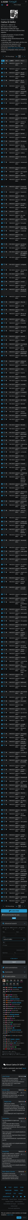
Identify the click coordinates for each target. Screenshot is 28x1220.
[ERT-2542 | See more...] (2, 302)
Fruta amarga (15, 989)
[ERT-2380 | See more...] (2, 691)
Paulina (9, 1048)
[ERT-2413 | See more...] (2, 351)
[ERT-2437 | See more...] (2, 137)
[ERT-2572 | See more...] (2, 842)
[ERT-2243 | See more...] (2, 540)
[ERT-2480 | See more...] (2, 199)
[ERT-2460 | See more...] (2, 156)
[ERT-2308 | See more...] (2, 86)
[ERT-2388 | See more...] (2, 893)
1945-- (12, 760)
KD (7, 980)
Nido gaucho (24, 568)
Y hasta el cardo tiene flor (23, 469)
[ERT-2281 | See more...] (2, 505)
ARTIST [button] (17, 60)
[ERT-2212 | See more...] (2, 741)
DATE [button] (11, 60)
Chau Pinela (23, 219)
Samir (8, 1035)
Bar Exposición (24, 624)
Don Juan (23, 440)
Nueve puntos (24, 617)
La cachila (23, 384)
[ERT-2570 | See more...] (2, 881)
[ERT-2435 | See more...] (2, 424)
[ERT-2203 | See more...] (2, 91)
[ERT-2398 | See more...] (2, 384)
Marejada (23, 424)
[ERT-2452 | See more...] (2, 448)
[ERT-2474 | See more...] (2, 720)
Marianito (23, 403)
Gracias (22, 893)
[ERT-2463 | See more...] (2, 760)
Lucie (8, 1018)
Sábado (22, 196)
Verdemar (23, 657)
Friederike (9, 987)
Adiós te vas (23, 609)
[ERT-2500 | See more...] (2, 697)
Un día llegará (24, 594)
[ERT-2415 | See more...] (2, 804)
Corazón (23, 281)
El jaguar (23, 340)
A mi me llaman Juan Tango (24, 670)
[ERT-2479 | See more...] (2, 211)
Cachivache (23, 248)
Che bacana (23, 141)
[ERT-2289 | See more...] (2, 835)
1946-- (12, 842)
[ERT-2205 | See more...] (2, 796)
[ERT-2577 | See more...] (2, 153)
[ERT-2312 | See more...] (2, 773)
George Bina (5, 1118)
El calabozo (23, 137)
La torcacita (23, 415)
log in (24, 1068)
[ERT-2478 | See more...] (2, 411)
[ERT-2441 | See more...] (2, 296)
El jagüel (22, 678)
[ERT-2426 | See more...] (2, 897)
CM (11, 980)
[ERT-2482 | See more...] (2, 817)
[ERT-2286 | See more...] (2, 285)
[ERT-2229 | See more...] (2, 613)
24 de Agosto (15, 996)
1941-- (12, 376)
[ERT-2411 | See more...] (2, 777)
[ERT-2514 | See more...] (2, 344)
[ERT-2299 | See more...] (2, 781)
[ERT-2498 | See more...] (2, 752)
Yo (21, 817)
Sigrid (8, 995)
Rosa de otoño (24, 555)
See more (14, 958)
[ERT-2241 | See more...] (2, 632)
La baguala (23, 264)
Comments (9, 972)
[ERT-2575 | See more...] (2, 653)
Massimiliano (10, 1043)
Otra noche (23, 701)
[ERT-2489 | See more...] (2, 669)
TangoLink (22, 927)
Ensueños (23, 653)
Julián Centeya (24, 551)
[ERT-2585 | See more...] (2, 491)
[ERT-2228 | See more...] (2, 708)
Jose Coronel (5, 1076)
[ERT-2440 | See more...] (2, 251)
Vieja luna (23, 793)
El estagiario (23, 392)
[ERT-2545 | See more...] (2, 99)
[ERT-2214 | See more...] (2, 661)
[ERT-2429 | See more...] (2, 428)
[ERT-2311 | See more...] (2, 145)
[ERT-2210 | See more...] (2, 248)
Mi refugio (23, 396)
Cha (8, 1032)
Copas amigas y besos (18, 1000)
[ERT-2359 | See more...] (2, 551)
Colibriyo (23, 153)
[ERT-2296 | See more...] (2, 877)
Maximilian (10, 1008)
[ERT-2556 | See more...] (2, 403)
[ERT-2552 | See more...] (2, 521)
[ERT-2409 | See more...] (2, 234)
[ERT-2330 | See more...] (2, 555)
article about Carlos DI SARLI (16, 48)
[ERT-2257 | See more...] (2, 745)
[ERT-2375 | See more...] (2, 149)
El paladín (23, 114)
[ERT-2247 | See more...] (2, 873)
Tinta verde (23, 838)
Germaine (23, 428)
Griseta (22, 419)
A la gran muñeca (16, 1048)
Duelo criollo (23, 862)
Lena (8, 1010)
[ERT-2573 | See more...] (2, 419)
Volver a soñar (24, 355)
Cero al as (23, 708)
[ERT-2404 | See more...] (2, 238)
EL (7, 984)
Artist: (4, 937)
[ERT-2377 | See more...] (2, 230)
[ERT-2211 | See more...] (2, 785)
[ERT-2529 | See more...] (2, 473)
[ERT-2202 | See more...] (2, 649)
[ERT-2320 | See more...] (2, 118)
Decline (24, 1217)
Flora (22, 234)
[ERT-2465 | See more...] (2, 365)
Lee (8, 1004)
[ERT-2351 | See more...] (2, 196)
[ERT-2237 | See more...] (2, 678)
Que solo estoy (24, 712)
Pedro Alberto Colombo (8, 1171)
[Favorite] (5, 63)
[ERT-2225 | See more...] (2, 602)
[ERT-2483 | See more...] (2, 488)
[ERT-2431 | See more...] (2, 621)
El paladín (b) (24, 99)
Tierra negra (23, 686)
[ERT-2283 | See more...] (2, 598)
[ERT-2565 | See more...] (2, 319)
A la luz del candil (15, 1004)
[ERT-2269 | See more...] (2, 306)
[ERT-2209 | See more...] (2, 223)
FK (18, 980)
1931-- (12, 244)
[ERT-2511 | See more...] (2, 330)
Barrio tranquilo (16, 1045)
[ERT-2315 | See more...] (2, 862)
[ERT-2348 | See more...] (2, 277)
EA (4, 984)
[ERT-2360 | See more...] (2, 122)
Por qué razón (14, 1010)
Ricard (9, 1000)
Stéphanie (9, 1028)
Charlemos (23, 376)
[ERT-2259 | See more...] (2, 594)
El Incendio (23, 323)
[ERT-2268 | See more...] (2, 281)
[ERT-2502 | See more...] (2, 821)
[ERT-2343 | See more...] (2, 380)
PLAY (10, 1187)
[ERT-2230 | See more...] (2, 467)
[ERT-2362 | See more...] (2, 510)
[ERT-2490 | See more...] (2, 72)
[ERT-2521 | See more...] (2, 257)
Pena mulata (24, 380)
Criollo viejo (23, 199)
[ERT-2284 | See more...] (2, 657)
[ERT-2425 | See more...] (2, 80)
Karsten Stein (6, 1090)
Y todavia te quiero (16, 1024)
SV (14, 980)
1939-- (12, 281)
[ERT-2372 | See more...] (2, 728)
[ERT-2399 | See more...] (2, 392)
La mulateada (24, 448)
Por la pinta (23, 223)
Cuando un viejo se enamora (23, 531)
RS (17, 984)
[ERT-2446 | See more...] (2, 900)
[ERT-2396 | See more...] (2, 517)
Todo (22, 674)
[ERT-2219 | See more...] (2, 171)
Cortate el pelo (24, 149)
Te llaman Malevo (20, 1043)
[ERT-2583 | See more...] (2, 63)
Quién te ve (23, 167)
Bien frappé (23, 400)
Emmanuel (9, 1016)
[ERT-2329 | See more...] (2, 215)
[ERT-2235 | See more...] (2, 889)
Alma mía (23, 302)
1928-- (12, 63)
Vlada (8, 1024)
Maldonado (23, 682)
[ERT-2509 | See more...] (2, 705)
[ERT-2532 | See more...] (2, 724)
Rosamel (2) (23, 192)
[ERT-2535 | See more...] (2, 568)
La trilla (22, 306)
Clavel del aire (24, 881)
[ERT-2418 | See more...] (2, 444)
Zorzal (22, 456)
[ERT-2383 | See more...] (2, 846)
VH (21, 980)
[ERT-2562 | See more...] (2, 534)
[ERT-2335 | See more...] (2, 388)
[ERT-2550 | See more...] (2, 638)
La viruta (23, 642)
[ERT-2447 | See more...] (2, 167)
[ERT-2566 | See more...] (2, 814)
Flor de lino (14, 995)
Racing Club (23, 207)
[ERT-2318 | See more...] (2, 581)
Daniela (9, 1026)
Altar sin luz (18, 1008)
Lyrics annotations (11, 968)
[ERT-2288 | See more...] (2, 609)
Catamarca (23, 296)
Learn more (10, 1215)
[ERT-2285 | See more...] (2, 436)
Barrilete (23, 133)
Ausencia (23, 336)
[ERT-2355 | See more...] (2, 336)
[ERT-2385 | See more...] (2, 525)
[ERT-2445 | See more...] (2, 125)
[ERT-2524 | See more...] (2, 756)
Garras (13, 1018)
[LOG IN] (2, 5)
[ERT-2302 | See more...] (2, 95)
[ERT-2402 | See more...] (2, 203)
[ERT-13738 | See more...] (2, 765)
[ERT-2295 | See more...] (2, 108)
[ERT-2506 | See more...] (2, 682)
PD (14, 984)
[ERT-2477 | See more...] (2, 624)
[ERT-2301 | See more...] (2, 547)
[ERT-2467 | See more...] (2, 407)
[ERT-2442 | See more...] (2, 869)
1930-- (12, 175)
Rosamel (23, 372)
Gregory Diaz (7, 1101)
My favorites (14, 927)
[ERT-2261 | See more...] (2, 495)
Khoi (8, 991)
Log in (14, 962)
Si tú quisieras (24, 621)
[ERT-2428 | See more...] (2, 701)
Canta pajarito (24, 613)
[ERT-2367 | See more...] (2, 645)
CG (8, 998)
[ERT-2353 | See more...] (2, 628)
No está (22, 488)
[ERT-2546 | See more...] (2, 854)
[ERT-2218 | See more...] (2, 207)
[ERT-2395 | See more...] (2, 463)
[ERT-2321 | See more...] (2, 866)
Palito (22, 211)
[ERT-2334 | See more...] (2, 369)
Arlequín (22, 76)
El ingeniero (23, 773)
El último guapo (16, 1026)
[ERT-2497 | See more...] (2, 313)
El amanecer (23, 517)
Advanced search (11, 923)
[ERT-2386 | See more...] (2, 264)
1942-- (12, 477)
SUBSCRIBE (15, 911)
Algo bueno (23, 179)
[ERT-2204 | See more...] (2, 793)
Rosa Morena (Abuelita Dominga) (24, 506)
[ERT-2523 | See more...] (2, 529)
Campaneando (24, 162)
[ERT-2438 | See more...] (2, 340)
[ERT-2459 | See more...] (2, 642)
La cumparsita (24, 559)
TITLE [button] (22, 60)
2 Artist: (5, 945)
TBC (22, 63)
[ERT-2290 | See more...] (2, 129)
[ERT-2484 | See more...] (2, 372)
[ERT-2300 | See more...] (2, 68)
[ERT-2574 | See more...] (2, 309)
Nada (22, 705)
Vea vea (22, 789)
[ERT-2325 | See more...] (2, 858)
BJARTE (9, 1020)
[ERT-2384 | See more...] (2, 376)
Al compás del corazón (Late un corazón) (24, 497)
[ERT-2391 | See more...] (2, 76)
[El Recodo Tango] (5, 1187)
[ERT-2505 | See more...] (2, 810)
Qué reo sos (23, 156)
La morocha (23, 452)
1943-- (12, 587)
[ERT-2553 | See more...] (2, 219)
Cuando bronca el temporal (23, 87)
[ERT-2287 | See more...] (2, 789)
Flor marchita (24, 118)
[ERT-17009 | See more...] (2, 850)
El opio (22, 309)
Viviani (22, 369)
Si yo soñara (23, 257)
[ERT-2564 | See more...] (2, 175)
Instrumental (19, 950)
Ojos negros (23, 810)
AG (10, 984)
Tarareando (23, 540)
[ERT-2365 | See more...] (2, 617)
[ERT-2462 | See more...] (2, 452)
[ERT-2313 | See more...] (2, 227)
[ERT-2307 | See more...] (2, 769)
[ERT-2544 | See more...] (2, 270)
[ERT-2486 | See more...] (2, 133)
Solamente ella (24, 777)
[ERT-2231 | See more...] (2, 829)
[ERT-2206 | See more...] (2, 459)
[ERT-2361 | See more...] (2, 665)
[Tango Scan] (11, 996)
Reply (23, 1079)
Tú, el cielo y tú (24, 752)
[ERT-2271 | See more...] (2, 825)
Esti (8, 996)
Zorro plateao (24, 638)
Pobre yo (23, 129)
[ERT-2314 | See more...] (2, 559)
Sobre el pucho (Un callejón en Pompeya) (24, 253)
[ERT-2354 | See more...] (2, 587)
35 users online (10, 976)
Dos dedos (16, 1016)
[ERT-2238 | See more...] (2, 400)
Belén (22, 125)
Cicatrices (23, 175)
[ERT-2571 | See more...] (2, 838)
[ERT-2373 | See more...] (2, 179)
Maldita (22, 274)
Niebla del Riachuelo (16, 1012)
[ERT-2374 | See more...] (2, 327)
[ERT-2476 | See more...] (2, 355)
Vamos (22, 720)
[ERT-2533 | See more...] (2, 192)
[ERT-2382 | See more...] (2, 733)
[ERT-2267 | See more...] (2, 432)
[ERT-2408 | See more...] (2, 289)
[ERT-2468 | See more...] (2, 348)
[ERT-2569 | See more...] (2, 737)
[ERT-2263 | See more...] (2, 396)
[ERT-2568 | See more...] (2, 577)
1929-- (12, 72)
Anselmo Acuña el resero (23, 634)
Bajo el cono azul (18, 1006)
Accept (19, 1217)
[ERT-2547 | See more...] (2, 361)
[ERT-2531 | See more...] (2, 323)
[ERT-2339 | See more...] (2, 501)
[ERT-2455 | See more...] (2, 484)
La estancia (23, 230)
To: (15, 952)
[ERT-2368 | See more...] (2, 103)
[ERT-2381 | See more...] (2, 572)
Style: (17, 932)
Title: (4, 932)
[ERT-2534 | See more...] (2, 244)
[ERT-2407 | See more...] (2, 415)
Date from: (5, 952)
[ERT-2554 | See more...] (2, 456)
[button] (7, 5)
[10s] (6, 63)
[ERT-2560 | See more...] (2, 885)
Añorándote (23, 238)
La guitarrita (24, 68)
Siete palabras (24, 821)
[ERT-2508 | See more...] (2, 440)
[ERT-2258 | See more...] (2, 114)
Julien (8, 1041)
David (8, 1012)
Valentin (10, 1006)
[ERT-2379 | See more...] (2, 674)
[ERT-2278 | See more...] (2, 141)
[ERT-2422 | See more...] (2, 162)
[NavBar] (26, 1)
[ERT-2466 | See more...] (2, 716)
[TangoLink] (11, 991)
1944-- (12, 701)
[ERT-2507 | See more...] (2, 186)
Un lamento (23, 95)
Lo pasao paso (24, 365)
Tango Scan (7, 927)
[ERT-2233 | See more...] (2, 274)
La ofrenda (23, 277)
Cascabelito (23, 407)
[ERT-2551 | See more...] (2, 686)
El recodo (23, 459)
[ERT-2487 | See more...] (2, 712)
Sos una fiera (24, 103)
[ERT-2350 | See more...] (2, 477)
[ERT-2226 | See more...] (2, 564)
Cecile (8, 989)
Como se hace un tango (18, 1020)
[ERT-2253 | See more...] (2, 800)
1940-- (12, 289)
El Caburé (23, 889)
